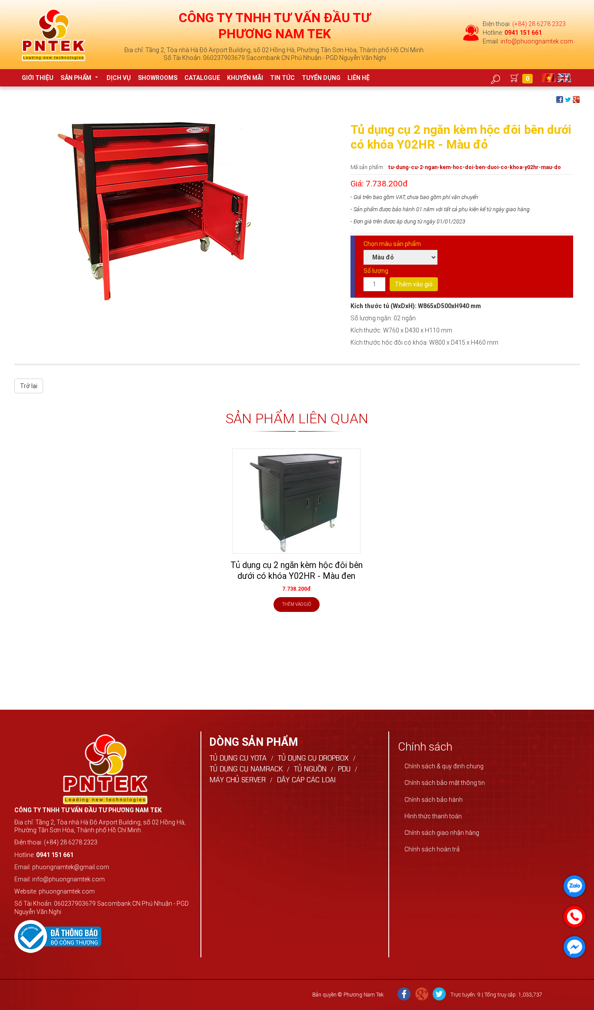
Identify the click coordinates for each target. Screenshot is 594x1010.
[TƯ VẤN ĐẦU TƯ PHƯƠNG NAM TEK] (53, 35)
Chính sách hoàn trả (432, 849)
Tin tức (282, 77)
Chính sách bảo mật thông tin (444, 782)
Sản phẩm (75, 77)
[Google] (421, 994)
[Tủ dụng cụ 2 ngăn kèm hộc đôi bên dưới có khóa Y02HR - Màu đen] (296, 501)
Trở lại (28, 385)
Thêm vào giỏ (414, 284)
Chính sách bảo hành (433, 799)
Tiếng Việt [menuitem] (549, 77)
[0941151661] (572, 914)
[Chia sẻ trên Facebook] (559, 99)
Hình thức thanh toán (433, 816)
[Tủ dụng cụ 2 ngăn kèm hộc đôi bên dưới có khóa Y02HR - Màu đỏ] (144, 211)
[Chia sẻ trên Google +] (576, 99)
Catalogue (202, 77)
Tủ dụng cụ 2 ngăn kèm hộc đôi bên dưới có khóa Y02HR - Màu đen (296, 570)
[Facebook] (404, 994)
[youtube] (439, 994)
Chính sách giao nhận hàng (441, 832)
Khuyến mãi (245, 77)
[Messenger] (572, 944)
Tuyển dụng (321, 77)
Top (573, 986)
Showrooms (157, 77)
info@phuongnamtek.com (537, 41)
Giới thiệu (37, 77)
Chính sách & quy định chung (444, 766)
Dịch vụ (119, 77)
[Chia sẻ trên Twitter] (567, 99)
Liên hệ (358, 77)
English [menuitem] (565, 77)
